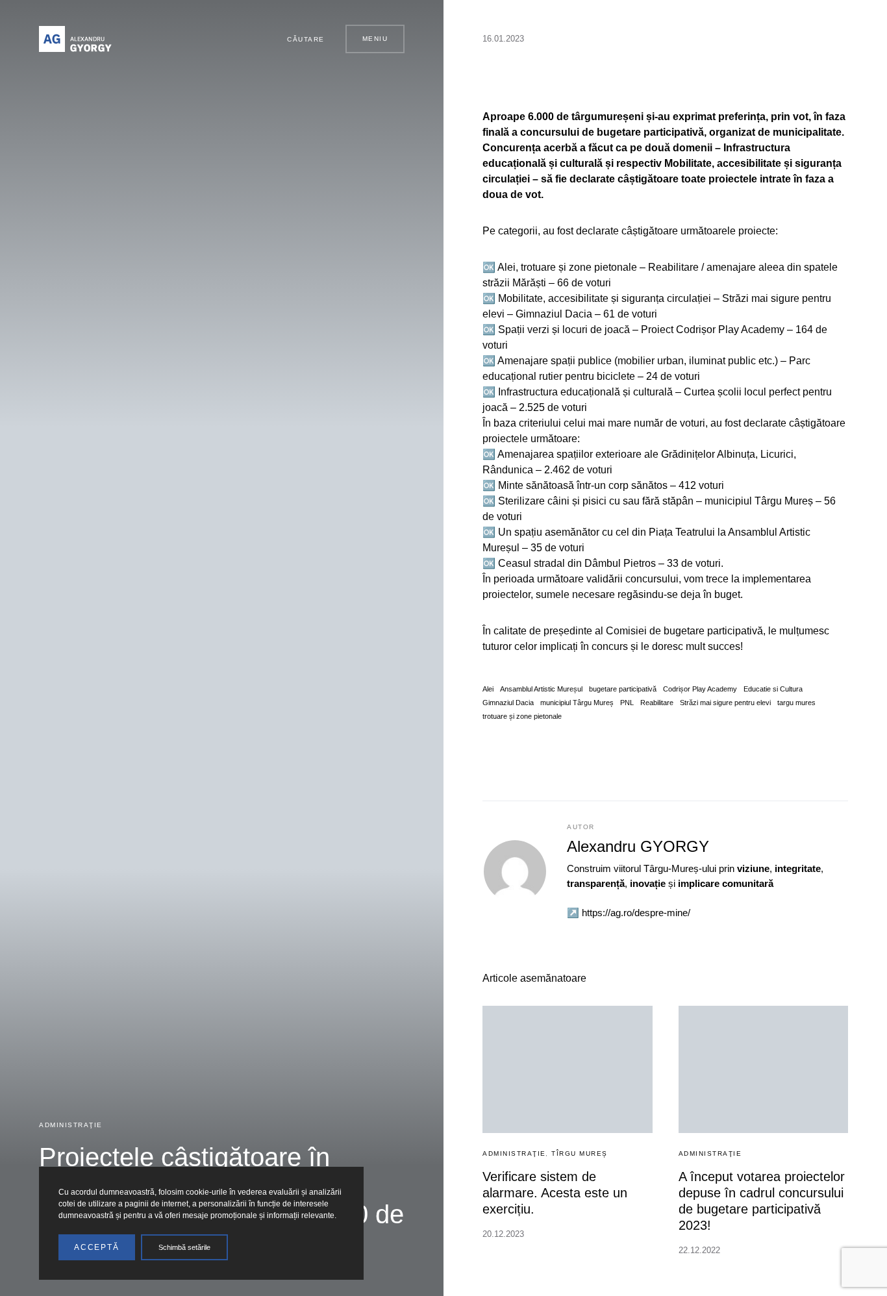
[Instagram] (236, 39)
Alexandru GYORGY (638, 846)
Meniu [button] (375, 38)
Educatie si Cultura (773, 689)
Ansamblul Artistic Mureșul (541, 689)
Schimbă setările (184, 1247)
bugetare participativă (622, 689)
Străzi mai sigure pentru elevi (725, 702)
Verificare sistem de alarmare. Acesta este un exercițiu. (554, 1192)
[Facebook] (221, 39)
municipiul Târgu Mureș (577, 702)
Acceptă (96, 1247)
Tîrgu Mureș (579, 1153)
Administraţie (71, 1124)
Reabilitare (656, 702)
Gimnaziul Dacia (508, 702)
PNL (627, 702)
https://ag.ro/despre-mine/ (636, 912)
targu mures (796, 702)
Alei (487, 689)
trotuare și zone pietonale (522, 716)
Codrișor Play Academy (700, 689)
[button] (300, 39)
